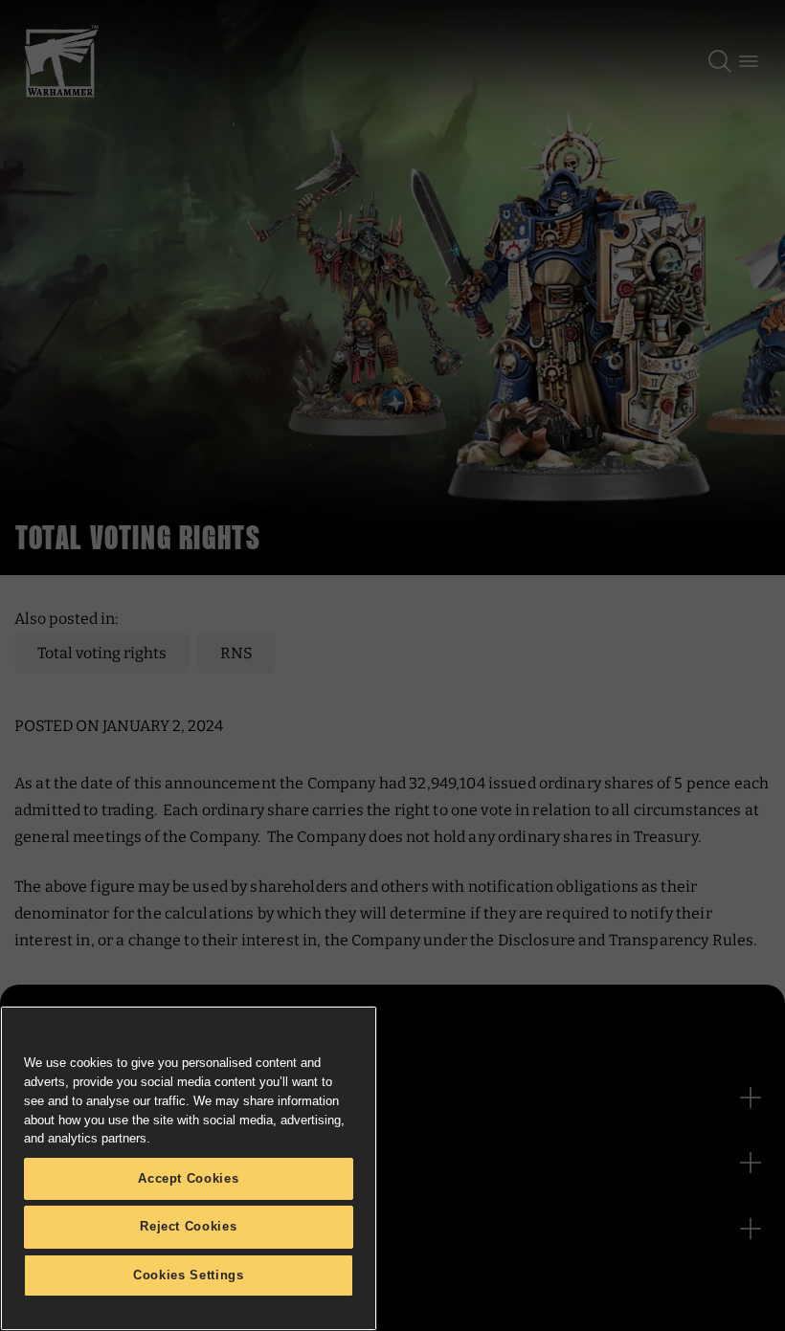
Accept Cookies (188, 1178)
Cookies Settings (188, 1275)
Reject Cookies (188, 1226)
